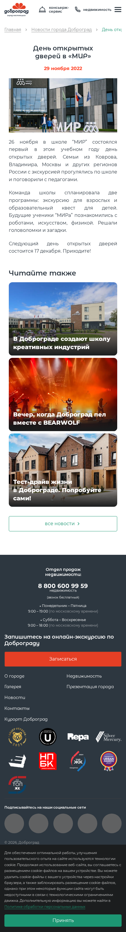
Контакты (17, 708)
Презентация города (90, 686)
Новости (14, 697)
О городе (14, 676)
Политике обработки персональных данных (44, 906)
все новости (60, 523)
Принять (63, 920)
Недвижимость (84, 676)
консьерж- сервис (59, 9)
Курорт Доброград (26, 719)
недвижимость (97, 9)
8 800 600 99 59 (63, 587)
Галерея (12, 686)
